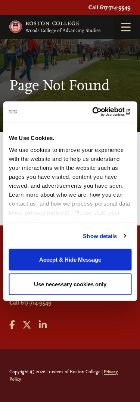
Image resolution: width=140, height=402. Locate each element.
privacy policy (44, 212)
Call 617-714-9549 (109, 7)
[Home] (54, 27)
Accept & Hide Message (70, 259)
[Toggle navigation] (123, 27)
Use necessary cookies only (70, 284)
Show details (100, 236)
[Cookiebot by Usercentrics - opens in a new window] (99, 111)
